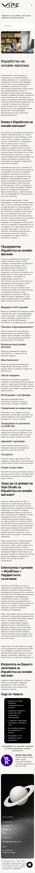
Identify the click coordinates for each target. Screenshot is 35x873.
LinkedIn (5, 829)
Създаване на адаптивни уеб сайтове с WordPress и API (17, 723)
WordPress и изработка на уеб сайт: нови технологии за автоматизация (16, 714)
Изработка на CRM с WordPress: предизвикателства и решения (15, 704)
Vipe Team (27, 755)
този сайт (20, 746)
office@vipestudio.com (11, 841)
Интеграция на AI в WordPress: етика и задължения (15, 738)
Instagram (6, 826)
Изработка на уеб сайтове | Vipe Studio (16, 16)
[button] (32, 5)
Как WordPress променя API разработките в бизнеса (17, 730)
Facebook (5, 822)
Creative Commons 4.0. (21, 749)
